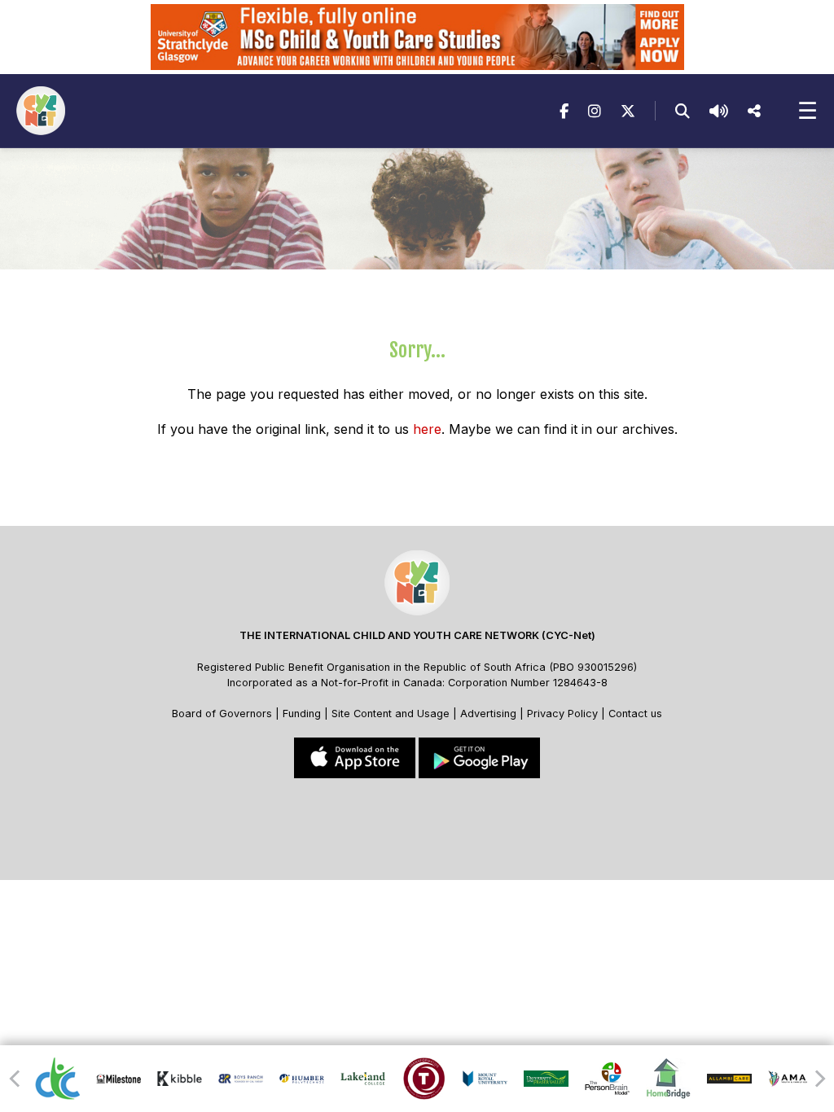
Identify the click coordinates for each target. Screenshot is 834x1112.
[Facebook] (564, 111)
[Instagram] (594, 111)
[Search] (682, 111)
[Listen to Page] (718, 111)
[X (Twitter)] (628, 111)
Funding (302, 713)
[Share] (754, 111)
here (427, 429)
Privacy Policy (562, 713)
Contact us (635, 713)
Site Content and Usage (390, 713)
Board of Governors (222, 713)
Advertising (490, 713)
